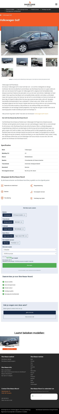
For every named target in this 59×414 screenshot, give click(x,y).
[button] (5, 41)
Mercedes (33, 370)
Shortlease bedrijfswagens (8, 361)
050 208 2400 (30, 312)
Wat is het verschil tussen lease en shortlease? (13, 372)
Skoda (32, 382)
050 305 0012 (5, 398)
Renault (32, 378)
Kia (31, 369)
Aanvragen (29, 265)
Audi (32, 359)
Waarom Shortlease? (6, 373)
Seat (32, 380)
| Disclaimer (18, 411)
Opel (32, 374)
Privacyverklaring (25, 409)
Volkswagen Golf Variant (41, 113)
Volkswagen (34, 384)
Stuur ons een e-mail (7, 400)
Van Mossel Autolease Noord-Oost (40, 391)
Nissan (32, 372)
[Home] (0, 15)
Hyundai (33, 367)
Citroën (32, 361)
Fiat (32, 363)
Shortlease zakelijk (6, 359)
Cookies (25, 411)
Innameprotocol (5, 409)
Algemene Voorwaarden (8, 411)
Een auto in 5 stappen (6, 375)
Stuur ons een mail (29, 316)
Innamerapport (15, 409)
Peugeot (33, 376)
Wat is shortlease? (6, 370)
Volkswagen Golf (7, 15)
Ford (32, 365)
